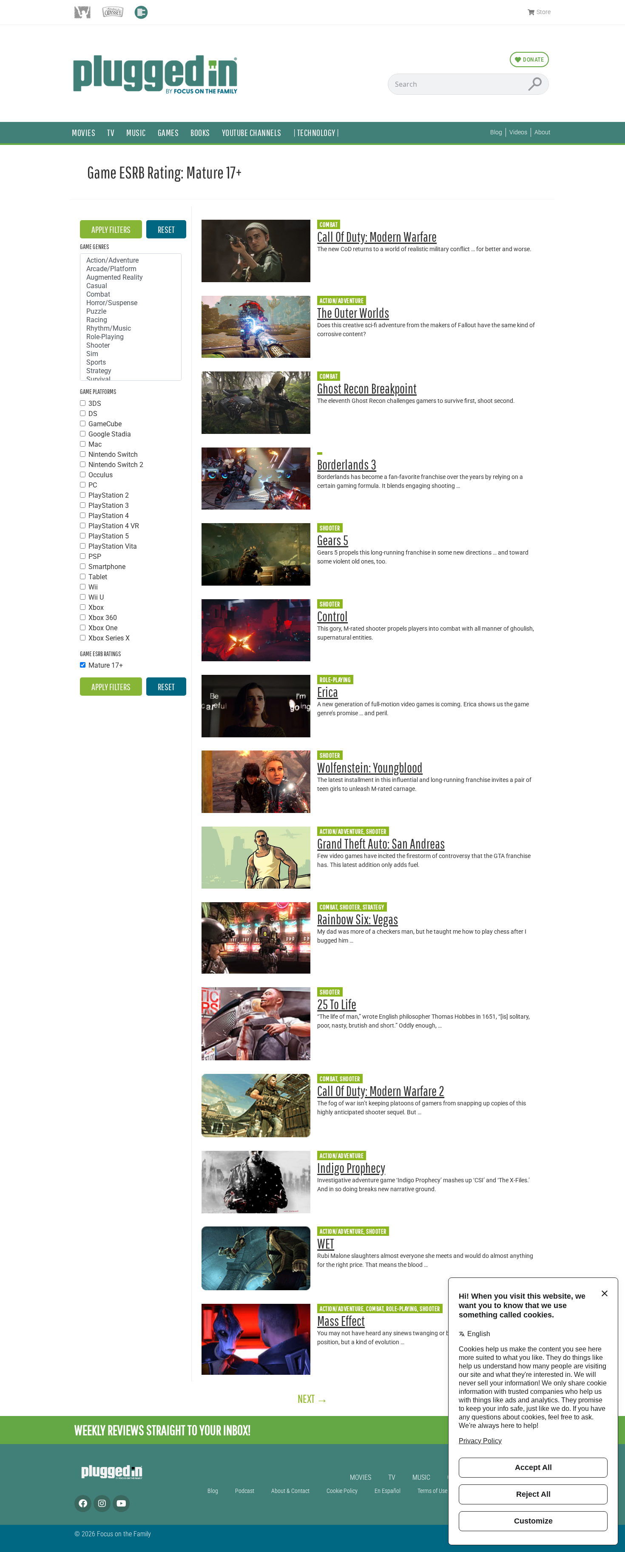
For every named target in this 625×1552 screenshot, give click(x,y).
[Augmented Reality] (130, 277)
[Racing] (130, 320)
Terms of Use (432, 1491)
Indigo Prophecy (351, 1167)
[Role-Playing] (130, 337)
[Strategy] (130, 371)
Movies (83, 132)
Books (200, 132)
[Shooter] (130, 345)
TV (110, 132)
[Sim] (130, 354)
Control (332, 616)
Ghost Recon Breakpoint (367, 388)
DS (92, 414)
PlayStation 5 (108, 536)
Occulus (100, 475)
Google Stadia (109, 434)
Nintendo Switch (113, 454)
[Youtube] (121, 1503)
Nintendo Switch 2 (115, 465)
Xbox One (102, 628)
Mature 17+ (105, 665)
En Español (388, 1491)
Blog (212, 1491)
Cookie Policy (342, 1491)
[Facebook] (82, 1503)
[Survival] (130, 379)
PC (92, 485)
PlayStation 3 (108, 505)
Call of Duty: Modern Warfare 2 (380, 1091)
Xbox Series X (109, 638)
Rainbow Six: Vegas (357, 919)
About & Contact (290, 1491)
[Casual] (130, 286)
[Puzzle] (130, 311)
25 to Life (336, 1004)
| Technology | (316, 132)
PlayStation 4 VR (113, 526)
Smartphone (106, 567)
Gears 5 (332, 540)
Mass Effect (341, 1320)
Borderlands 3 (346, 464)
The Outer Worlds (353, 312)
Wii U (96, 597)
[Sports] (130, 362)
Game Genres (94, 246)
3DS (94, 403)
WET (325, 1243)
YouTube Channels (251, 132)
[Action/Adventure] (130, 260)
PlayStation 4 (108, 516)
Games (168, 132)
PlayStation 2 (108, 495)
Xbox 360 (102, 618)
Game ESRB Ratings (100, 653)
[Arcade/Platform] (130, 269)
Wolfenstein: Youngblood (370, 767)
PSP (94, 556)
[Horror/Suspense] (130, 303)
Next (313, 1398)
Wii (93, 587)
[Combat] (130, 294)
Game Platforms (98, 391)
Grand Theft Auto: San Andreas (381, 843)
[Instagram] (102, 1503)
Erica (327, 692)
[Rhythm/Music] (130, 328)
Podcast (244, 1491)
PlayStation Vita (112, 546)
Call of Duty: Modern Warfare (377, 236)
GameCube (105, 424)
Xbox (96, 607)
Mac (95, 444)
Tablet (97, 577)
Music (136, 132)
